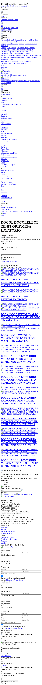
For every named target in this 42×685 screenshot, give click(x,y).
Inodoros (12, 53)
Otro (31, 52)
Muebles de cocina (7, 61)
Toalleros (10, 55)
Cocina (17, 40)
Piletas (16, 61)
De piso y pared (6, 44)
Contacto (4, 20)
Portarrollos (17, 55)
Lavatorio (4, 52)
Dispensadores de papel (22, 57)
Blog (2, 16)
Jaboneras (25, 55)
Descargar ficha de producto (10, 261)
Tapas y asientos (24, 53)
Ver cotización (6, 656)
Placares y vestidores (27, 40)
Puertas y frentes (6, 63)
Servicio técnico (13, 6)
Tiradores (34, 57)
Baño (13, 40)
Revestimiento (6, 40)
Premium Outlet (12, 20)
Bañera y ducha (20, 52)
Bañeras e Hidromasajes (9, 139)
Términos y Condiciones (14, 580)
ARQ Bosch (13, 207)
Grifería (3, 48)
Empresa (4, 6)
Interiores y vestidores (19, 63)
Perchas (3, 55)
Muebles (4, 42)
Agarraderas (5, 59)
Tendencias (5, 207)
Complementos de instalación (11, 104)
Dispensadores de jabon (9, 153)
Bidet (27, 52)
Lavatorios (4, 53)
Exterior (21, 44)
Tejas (36, 40)
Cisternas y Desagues (25, 50)
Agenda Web (32, 211)
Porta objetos (9, 57)
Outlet (3, 69)
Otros (11, 59)
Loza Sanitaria (11, 48)
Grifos (21, 61)
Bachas (19, 48)
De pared (15, 44)
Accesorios (14, 50)
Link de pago (23, 6)
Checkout (4, 665)
